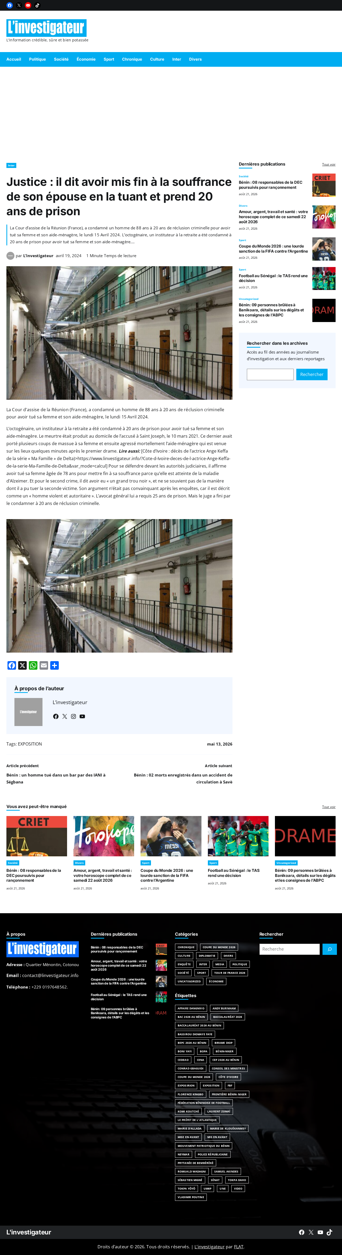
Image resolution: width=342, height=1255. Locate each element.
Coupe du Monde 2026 (219, 947)
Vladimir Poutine (191, 1197)
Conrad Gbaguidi (191, 1068)
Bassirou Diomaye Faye (195, 1034)
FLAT (239, 1247)
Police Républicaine (213, 1154)
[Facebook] (9, 5)
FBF (230, 1085)
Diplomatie (207, 956)
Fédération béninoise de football (204, 1103)
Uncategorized (248, 299)
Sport (242, 240)
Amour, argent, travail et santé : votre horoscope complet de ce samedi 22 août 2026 (273, 216)
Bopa (203, 1051)
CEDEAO (183, 1060)
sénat (215, 1180)
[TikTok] (37, 5)
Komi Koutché (188, 1111)
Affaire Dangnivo (191, 1008)
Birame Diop (223, 1043)
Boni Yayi (185, 1051)
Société (243, 176)
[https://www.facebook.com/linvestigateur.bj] (301, 1232)
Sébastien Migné (190, 1180)
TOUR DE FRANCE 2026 (229, 973)
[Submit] (329, 949)
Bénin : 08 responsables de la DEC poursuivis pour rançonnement (270, 185)
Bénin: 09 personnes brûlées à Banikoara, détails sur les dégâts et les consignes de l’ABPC (271, 310)
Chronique (186, 947)
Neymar (183, 1154)
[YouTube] (28, 5)
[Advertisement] (171, 112)
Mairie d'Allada (190, 1128)
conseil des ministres (228, 1068)
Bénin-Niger (225, 1051)
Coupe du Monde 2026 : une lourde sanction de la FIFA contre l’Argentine (273, 249)
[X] (19, 5)
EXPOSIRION (186, 1085)
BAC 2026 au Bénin (191, 1017)
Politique (239, 964)
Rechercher (312, 374)
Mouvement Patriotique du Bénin (204, 1146)
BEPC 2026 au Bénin (192, 1043)
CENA (200, 1060)
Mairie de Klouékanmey (228, 1128)
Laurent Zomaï (218, 1111)
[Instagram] (73, 716)
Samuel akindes (226, 1171)
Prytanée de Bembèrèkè (195, 1163)
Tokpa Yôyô (186, 1188)
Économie (216, 981)
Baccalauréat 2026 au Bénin (199, 1025)
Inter (11, 165)
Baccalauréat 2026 (227, 1017)
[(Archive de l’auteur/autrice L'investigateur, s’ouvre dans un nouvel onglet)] (10, 258)
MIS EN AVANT (217, 1137)
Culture (184, 956)
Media (219, 964)
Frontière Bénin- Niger (229, 1094)
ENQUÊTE (184, 964)
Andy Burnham (224, 1008)
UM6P (207, 1188)
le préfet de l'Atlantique (197, 1120)
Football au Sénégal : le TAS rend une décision (234, 873)
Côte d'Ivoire (228, 1077)
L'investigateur (28, 1232)
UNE (223, 1188)
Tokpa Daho (237, 1180)
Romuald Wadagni (192, 1171)
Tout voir (329, 164)
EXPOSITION (30, 744)
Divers (243, 205)
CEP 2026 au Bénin (225, 1060)
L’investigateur (38, 255)
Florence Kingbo (191, 1094)
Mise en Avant (188, 1137)
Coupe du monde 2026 (194, 1077)
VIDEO (238, 1188)
